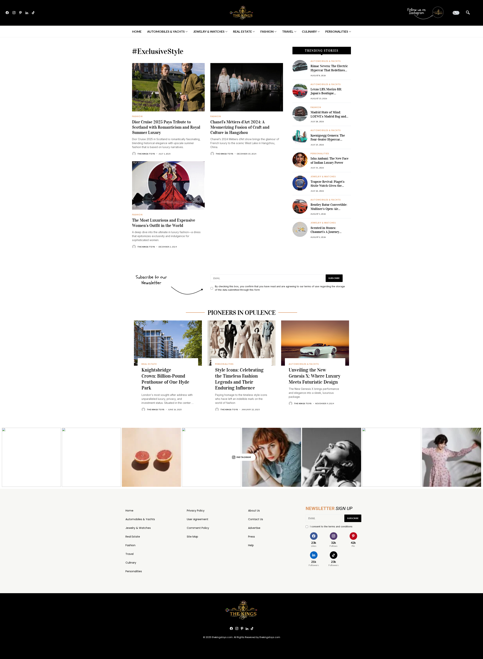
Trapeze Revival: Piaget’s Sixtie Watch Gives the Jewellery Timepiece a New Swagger (329, 188)
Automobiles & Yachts (140, 519)
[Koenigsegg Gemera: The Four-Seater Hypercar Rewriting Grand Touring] (300, 136)
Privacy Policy (196, 510)
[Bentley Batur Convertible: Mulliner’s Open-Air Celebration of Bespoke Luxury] (300, 206)
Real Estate (132, 536)
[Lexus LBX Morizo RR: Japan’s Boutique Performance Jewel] (300, 90)
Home (129, 510)
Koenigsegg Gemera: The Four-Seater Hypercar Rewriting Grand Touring (328, 140)
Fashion (130, 545)
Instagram (243, 457)
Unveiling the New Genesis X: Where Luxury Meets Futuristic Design (314, 376)
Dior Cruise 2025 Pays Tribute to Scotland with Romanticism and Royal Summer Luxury (166, 127)
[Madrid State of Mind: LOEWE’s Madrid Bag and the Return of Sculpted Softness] (300, 113)
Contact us (255, 519)
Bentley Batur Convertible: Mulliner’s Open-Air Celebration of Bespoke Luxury (329, 211)
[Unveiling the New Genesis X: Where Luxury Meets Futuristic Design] (315, 343)
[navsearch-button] (468, 13)
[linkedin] (26, 13)
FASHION (137, 116)
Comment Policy (198, 528)
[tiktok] (33, 13)
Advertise (254, 528)
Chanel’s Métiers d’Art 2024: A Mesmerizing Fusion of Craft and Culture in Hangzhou (239, 127)
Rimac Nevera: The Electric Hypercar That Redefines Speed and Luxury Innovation (329, 72)
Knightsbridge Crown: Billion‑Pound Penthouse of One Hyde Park (165, 379)
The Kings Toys (146, 154)
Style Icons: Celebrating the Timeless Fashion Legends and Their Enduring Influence (239, 379)
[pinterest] (20, 13)
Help (251, 545)
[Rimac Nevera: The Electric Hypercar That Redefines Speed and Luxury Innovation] (300, 67)
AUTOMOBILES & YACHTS (326, 61)
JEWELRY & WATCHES (323, 177)
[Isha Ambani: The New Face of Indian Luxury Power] (300, 159)
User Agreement (197, 519)
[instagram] (13, 13)
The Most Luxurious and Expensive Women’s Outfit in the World (163, 222)
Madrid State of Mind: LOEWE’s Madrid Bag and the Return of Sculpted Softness (328, 119)
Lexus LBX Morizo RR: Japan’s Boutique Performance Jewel (326, 93)
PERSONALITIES (320, 153)
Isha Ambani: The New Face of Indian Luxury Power (329, 161)
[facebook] (7, 13)
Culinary (130, 563)
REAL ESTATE (149, 364)
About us (254, 510)
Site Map (192, 536)
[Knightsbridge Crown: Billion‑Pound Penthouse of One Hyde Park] (168, 343)
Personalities (133, 571)
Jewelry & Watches (138, 528)
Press (251, 536)
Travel (129, 554)
